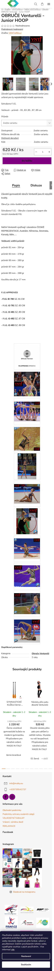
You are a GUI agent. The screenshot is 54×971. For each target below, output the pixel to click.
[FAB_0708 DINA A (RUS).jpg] (27, 573)
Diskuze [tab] (36, 185)
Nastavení (26, 956)
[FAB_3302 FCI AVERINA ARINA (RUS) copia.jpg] (27, 601)
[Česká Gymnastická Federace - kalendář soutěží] (11, 909)
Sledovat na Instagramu (24, 891)
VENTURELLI (15, 32)
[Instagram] (12, 797)
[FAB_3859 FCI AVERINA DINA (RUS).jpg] (27, 629)
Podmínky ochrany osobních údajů (18, 814)
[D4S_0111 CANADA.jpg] (27, 383)
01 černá (35, 758)
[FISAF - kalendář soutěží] (11, 922)
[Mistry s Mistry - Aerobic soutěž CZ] (27, 922)
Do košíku (27, 160)
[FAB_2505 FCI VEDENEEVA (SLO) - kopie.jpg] (27, 490)
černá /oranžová (13, 755)
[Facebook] (6, 797)
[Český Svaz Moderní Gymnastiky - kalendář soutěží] (27, 909)
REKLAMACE (9, 826)
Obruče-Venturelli (40, 653)
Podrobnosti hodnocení (12, 29)
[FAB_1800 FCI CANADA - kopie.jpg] (27, 408)
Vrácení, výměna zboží (13, 822)
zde (12, 949)
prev (3, 700)
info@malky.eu (16, 783)
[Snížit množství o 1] (36, 152)
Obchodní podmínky (12, 810)
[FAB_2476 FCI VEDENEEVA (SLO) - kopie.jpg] (27, 466)
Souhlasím (26, 964)
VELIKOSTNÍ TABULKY (14, 818)
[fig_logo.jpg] (27, 355)
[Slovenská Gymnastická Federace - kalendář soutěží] (42, 909)
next (51, 700)
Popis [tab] (16, 185)
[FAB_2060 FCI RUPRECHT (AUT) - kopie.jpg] (27, 437)
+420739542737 (17, 789)
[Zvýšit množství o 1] (49, 152)
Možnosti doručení (10, 138)
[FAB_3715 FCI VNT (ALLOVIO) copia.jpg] (26, 521)
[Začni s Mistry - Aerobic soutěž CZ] (42, 922)
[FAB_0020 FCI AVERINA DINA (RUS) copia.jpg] (27, 546)
